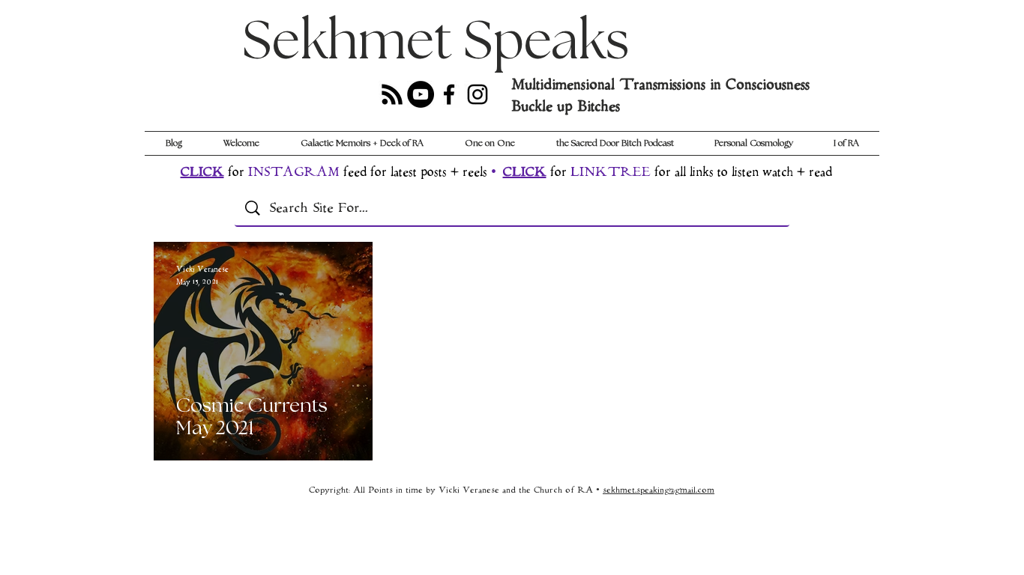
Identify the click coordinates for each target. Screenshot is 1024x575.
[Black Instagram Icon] (477, 94)
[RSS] (392, 94)
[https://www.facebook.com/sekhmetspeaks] (449, 94)
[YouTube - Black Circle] (420, 94)
